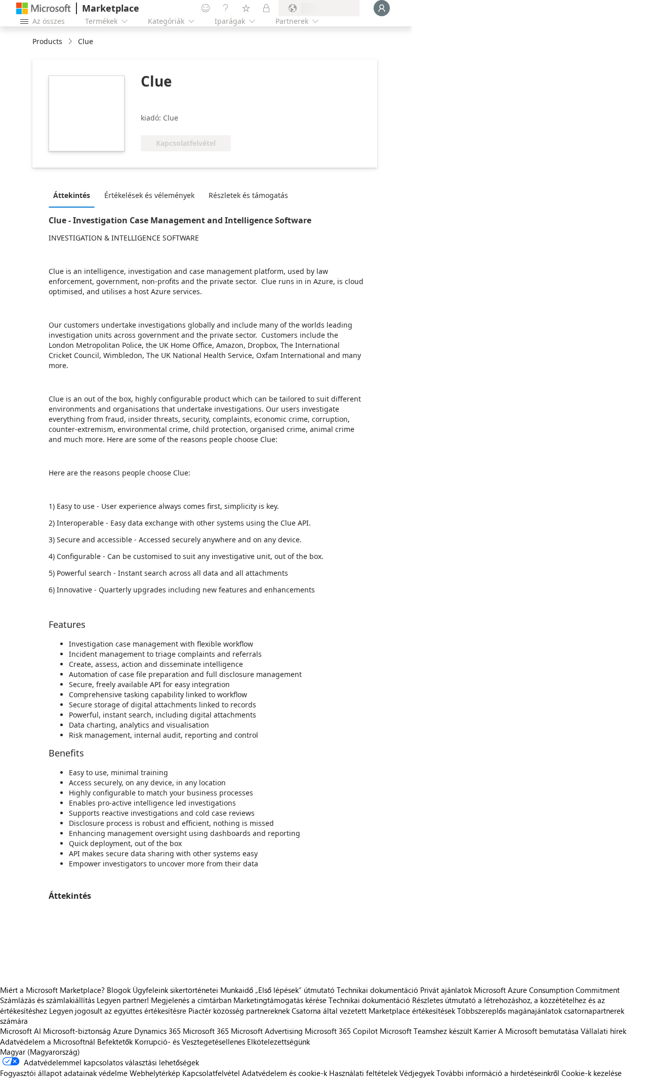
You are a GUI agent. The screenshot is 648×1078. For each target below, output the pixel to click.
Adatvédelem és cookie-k (284, 1073)
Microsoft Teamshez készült (426, 1031)
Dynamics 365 (157, 1031)
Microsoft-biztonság (77, 1031)
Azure (122, 1031)
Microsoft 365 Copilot (341, 1031)
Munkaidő (236, 990)
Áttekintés (71, 195)
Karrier (485, 1031)
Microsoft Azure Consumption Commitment (547, 990)
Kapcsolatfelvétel (211, 1073)
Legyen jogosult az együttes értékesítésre (117, 1011)
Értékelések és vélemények (149, 195)
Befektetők (115, 1041)
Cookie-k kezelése (591, 1073)
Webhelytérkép (155, 1073)
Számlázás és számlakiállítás (47, 1000)
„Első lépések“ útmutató (295, 990)
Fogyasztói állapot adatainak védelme (64, 1073)
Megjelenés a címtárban (191, 1000)
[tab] (74, 195)
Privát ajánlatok (446, 990)
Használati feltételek (363, 1073)
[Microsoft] (43, 8)
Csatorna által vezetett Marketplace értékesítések (373, 1011)
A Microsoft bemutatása (538, 1031)
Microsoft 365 (206, 1031)
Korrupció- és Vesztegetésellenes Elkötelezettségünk (222, 1041)
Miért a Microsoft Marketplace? (52, 990)
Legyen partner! (123, 1000)
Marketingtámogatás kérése (280, 1000)
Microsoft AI (20, 1031)
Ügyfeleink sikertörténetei (175, 990)
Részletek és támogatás (248, 195)
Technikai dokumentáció (377, 990)
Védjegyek (416, 1073)
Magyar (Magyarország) (40, 1052)
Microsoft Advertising (267, 1031)
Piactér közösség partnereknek (239, 1011)
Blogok (119, 990)
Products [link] (47, 41)
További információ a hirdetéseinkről (497, 1073)
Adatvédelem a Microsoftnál (47, 1041)
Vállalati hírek (603, 1031)
